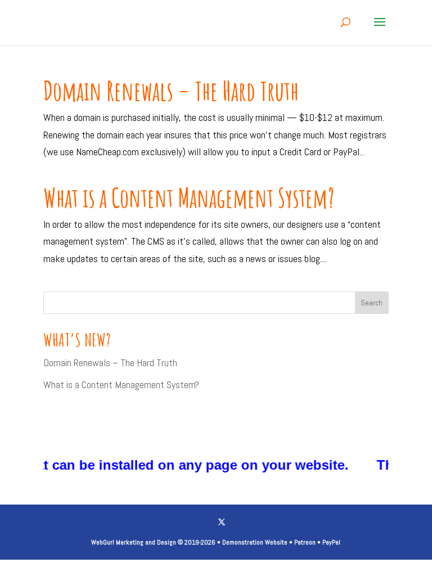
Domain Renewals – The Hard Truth (171, 90)
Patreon (305, 542)
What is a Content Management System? (188, 197)
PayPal (331, 542)
